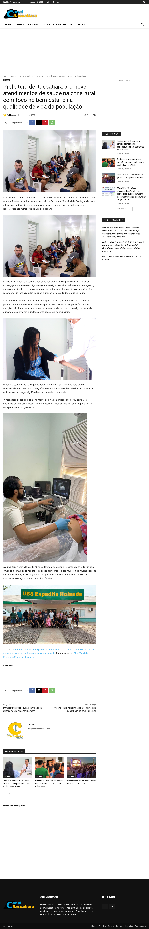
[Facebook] (140, 2)
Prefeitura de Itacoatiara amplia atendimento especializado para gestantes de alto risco (16, 783)
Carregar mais (123, 208)
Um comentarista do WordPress (116, 256)
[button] (142, 24)
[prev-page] (5, 793)
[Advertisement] (71, 13)
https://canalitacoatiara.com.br (38, 729)
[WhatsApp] (52, 122)
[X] (39, 122)
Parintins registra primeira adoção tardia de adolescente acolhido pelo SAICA (49, 783)
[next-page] (9, 793)
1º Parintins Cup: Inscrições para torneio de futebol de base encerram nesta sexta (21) (121, 233)
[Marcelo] (5, 115)
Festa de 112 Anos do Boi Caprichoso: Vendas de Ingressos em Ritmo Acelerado (121, 248)
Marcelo (12, 115)
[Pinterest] (45, 122)
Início (5, 76)
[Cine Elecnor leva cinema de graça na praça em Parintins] (81, 767)
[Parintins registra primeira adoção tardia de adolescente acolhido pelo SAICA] (49, 767)
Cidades (12, 76)
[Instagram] (144, 2)
